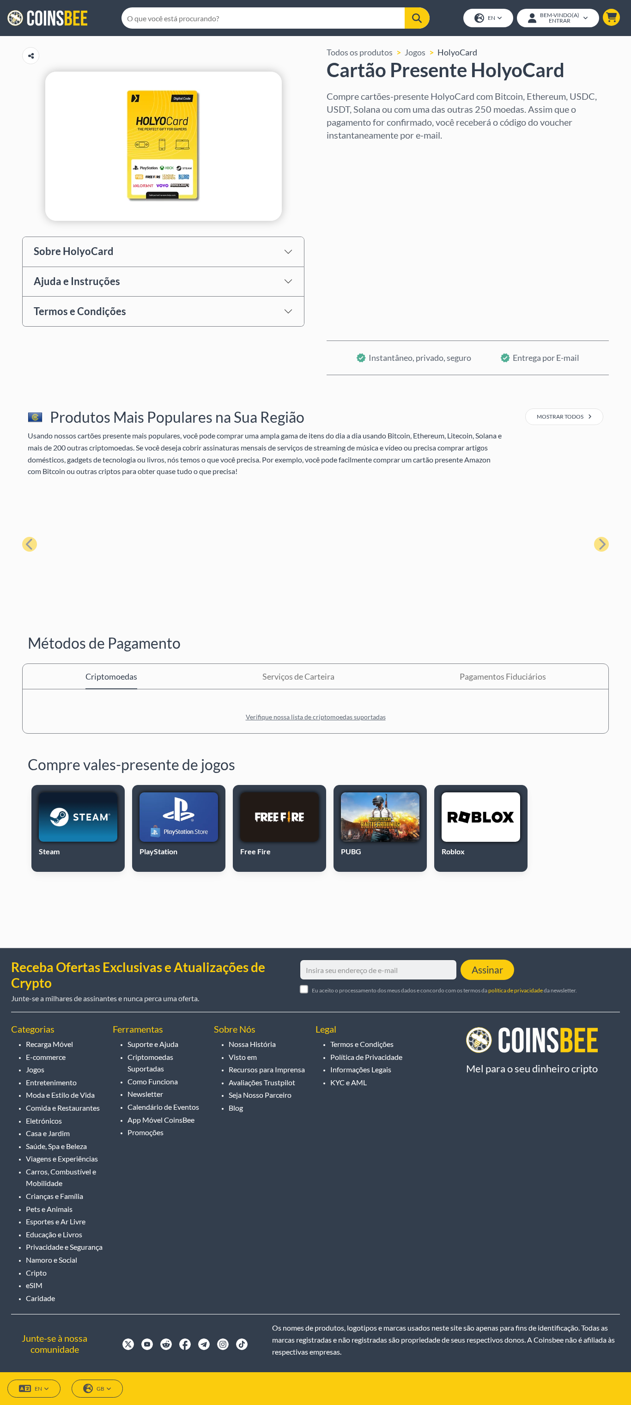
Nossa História (252, 1044)
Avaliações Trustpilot (262, 1082)
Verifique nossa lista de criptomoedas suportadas (316, 717)
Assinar (487, 969)
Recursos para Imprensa (267, 1069)
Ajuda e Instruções (77, 281)
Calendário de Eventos (163, 1106)
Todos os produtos (360, 52)
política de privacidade (515, 990)
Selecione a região (360, 154)
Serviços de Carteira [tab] (298, 676)
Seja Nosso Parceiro (260, 1094)
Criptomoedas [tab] (111, 676)
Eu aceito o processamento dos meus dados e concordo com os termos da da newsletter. (444, 990)
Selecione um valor (361, 194)
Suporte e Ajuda (152, 1044)
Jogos (415, 52)
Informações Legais (360, 1069)
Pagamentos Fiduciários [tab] (503, 676)
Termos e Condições (80, 311)
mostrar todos (560, 416)
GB (100, 1388)
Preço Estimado (355, 233)
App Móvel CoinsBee (160, 1119)
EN (491, 17)
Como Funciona (152, 1081)
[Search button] (417, 18)
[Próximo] (601, 544)
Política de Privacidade (366, 1056)
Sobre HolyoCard (74, 251)
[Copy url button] (30, 55)
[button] (611, 17)
